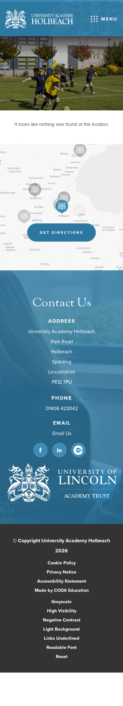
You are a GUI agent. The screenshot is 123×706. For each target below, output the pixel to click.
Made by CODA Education (68, 590)
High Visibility (61, 610)
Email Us (61, 433)
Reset (61, 656)
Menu (109, 19)
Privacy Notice (61, 571)
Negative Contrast (61, 619)
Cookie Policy (62, 562)
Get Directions (68, 235)
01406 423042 (61, 408)
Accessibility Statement (61, 581)
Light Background (61, 629)
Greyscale (61, 601)
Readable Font (61, 647)
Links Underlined (61, 638)
